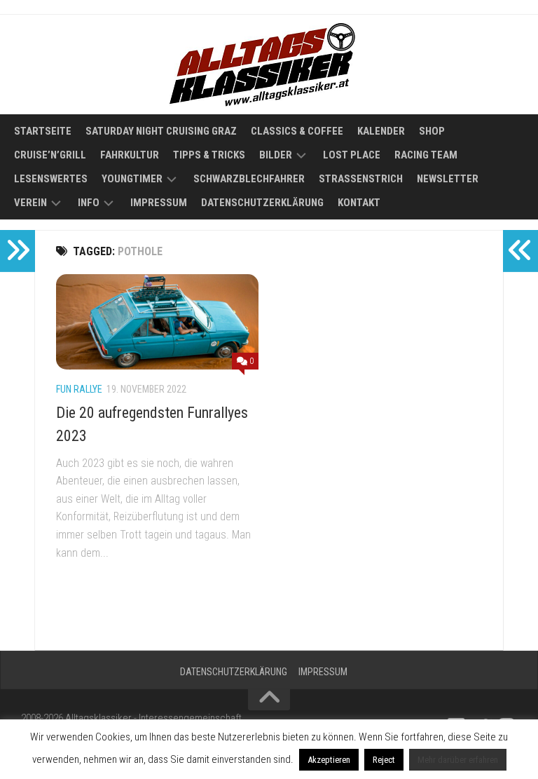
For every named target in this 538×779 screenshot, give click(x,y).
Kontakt (359, 202)
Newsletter (447, 178)
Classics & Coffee (297, 131)
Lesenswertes (51, 178)
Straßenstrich (361, 178)
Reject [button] (384, 759)
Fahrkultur (129, 155)
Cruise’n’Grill (50, 155)
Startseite (42, 131)
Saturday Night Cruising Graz (161, 131)
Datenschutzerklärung (262, 202)
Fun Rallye (79, 389)
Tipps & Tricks (209, 155)
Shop (432, 131)
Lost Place (351, 155)
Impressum (158, 202)
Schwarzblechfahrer (249, 178)
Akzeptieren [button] (329, 759)
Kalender (381, 131)
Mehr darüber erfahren (458, 759)
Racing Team (425, 155)
